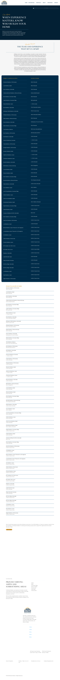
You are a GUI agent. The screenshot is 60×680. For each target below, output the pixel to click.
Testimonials (42, 607)
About (41, 611)
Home (26, 2)
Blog (7, 611)
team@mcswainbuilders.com (23, 651)
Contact (56, 2)
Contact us (42, 613)
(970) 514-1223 (8, 651)
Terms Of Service (43, 617)
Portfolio (38, 2)
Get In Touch (9, 529)
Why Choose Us (9, 613)
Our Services (31, 2)
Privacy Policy (42, 615)
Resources (41, 609)
